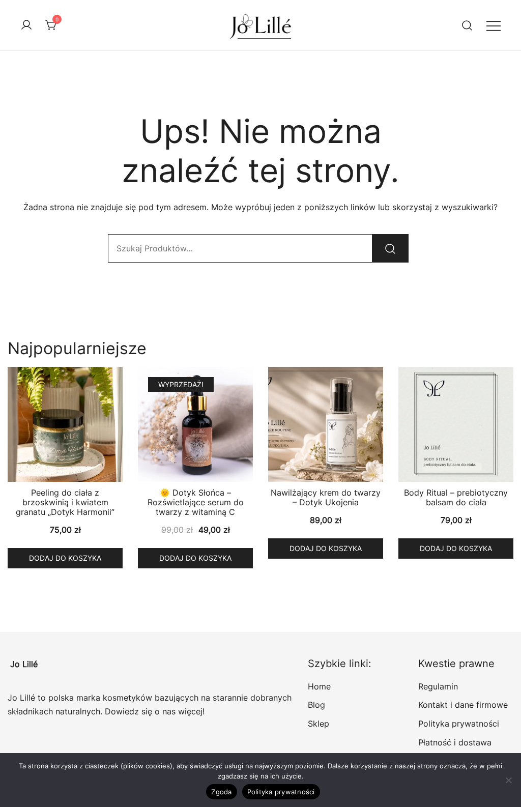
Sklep (318, 723)
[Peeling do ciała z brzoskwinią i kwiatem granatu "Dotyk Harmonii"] (65, 424)
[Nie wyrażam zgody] (508, 780)
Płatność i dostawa (454, 742)
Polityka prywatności (458, 723)
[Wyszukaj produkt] (390, 248)
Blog (316, 705)
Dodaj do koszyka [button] (65, 558)
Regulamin (438, 686)
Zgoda (221, 792)
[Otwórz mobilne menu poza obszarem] (493, 25)
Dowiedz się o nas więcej (153, 711)
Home (319, 686)
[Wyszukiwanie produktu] (467, 25)
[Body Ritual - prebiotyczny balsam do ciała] (455, 424)
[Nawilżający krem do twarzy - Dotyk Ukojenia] (325, 424)
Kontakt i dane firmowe (463, 705)
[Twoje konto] (26, 25)
